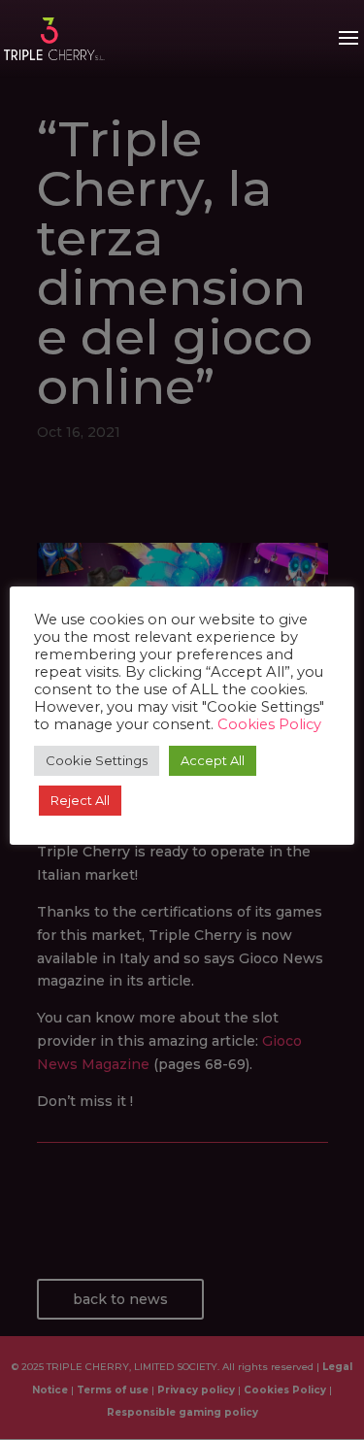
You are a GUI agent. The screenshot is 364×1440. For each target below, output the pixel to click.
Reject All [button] (80, 800)
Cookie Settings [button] (97, 760)
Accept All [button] (213, 760)
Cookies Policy (269, 724)
